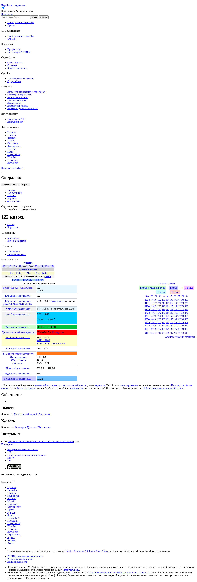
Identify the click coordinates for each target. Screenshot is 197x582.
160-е (147, 319)
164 (167, 319)
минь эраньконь (129, 385)
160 (152, 319)
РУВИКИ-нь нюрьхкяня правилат (25, 556)
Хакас (10, 543)
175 (171, 322)
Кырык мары (14, 507)
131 (155, 309)
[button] (17, 11)
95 (171, 296)
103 (163, 300)
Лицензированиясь (17, 561)
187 (179, 325)
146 (175, 313)
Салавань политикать (138, 572)
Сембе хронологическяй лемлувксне (26, 455)
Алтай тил (12, 531)
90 (152, 296)
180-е (147, 325)
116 (175, 303)
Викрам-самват (18, 357)
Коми (10, 515)
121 (21, 266)
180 (152, 325)
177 (179, 322)
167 (179, 319)
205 (171, 333)
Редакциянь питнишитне (20, 559)
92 (160, 296)
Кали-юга (18, 363)
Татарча (11, 493)
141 (155, 313)
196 (175, 329)
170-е (147, 322)
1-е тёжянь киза (166, 283)
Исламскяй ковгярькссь (17, 327)
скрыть (25, 184)
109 (186, 300)
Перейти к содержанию (13, 5)
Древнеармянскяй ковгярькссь (18, 332)
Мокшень (12, 520)
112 (159, 303)
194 (167, 329)
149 (186, 313)
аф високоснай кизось (74, 385)
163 (163, 319)
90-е (147, 296)
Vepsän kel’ (13, 518)
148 (182, 313)
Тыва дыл (12, 529)
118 (4, 266)
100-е (11, 273)
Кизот (10, 457)
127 (179, 306)
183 (163, 325)
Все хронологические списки (22, 449)
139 (186, 309)
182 (159, 325)
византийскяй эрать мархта (17, 303)
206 (175, 333)
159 (186, 316)
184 (167, 325)
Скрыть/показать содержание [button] (16, 206)
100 (152, 300)
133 (163, 309)
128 (182, 306)
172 (159, 322)
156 (175, 316)
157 (179, 316)
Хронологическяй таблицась (180, 337)
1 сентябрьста (57, 301)
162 (159, 319)
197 (179, 329)
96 (175, 296)
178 (182, 322)
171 (155, 322)
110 (152, 303)
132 (159, 309)
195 (171, 329)
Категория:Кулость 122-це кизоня (33, 427)
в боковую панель (10, 184)
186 (175, 325)
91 (156, 296)
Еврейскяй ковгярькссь (18, 314)
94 (167, 296)
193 (163, 329)
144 (167, 313)
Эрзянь (11, 509)
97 (179, 296)
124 (41, 266)
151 (155, 316)
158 (182, 316)
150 (152, 316)
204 (167, 333)
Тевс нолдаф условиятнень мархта (106, 572)
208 (182, 333)
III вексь (39, 280)
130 (152, 309)
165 (171, 319)
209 (186, 333)
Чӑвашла (11, 498)
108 (182, 300)
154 (167, 316)
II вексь (27, 280)
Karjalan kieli (13, 523)
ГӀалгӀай (11, 526)
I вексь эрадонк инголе (152, 287)
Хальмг (11, 540)
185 (171, 325)
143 (163, 313)
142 (159, 313)
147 (179, 313)
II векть (175, 385)
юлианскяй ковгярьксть (47, 385)
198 (182, 329)
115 (171, 303)
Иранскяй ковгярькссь (17, 368)
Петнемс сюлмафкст (12, 168)
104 (167, 300)
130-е (37, 273)
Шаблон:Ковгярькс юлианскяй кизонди (163, 388)
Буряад (11, 537)
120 (15, 266)
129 (186, 306)
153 (163, 316)
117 (179, 303)
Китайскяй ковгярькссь (18, 337)
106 (175, 300)
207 (179, 333)
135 (171, 309)
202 (159, 333)
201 (156, 333)
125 (47, 266)
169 (186, 319)
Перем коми (13, 534)
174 (167, 322)
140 (152, 313)
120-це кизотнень (26, 388)
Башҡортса (13, 495)
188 (182, 325)
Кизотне (28, 263)
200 (152, 333)
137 (179, 309)
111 (155, 303)
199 (186, 329)
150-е (147, 316)
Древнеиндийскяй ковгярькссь (18, 354)
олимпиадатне (77, 388)
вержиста (100, 385)
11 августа (57, 332)
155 (171, 316)
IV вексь (175, 292)
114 (167, 303)
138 (182, 309)
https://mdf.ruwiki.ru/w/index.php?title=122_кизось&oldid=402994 (41, 441)
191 (155, 329)
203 (163, 333)
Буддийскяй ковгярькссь (17, 373)
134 (167, 309)
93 (164, 296)
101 (155, 300)
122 (9, 460)
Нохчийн (12, 490)
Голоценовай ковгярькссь (17, 378)
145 (171, 313)
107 (179, 300)
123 (36, 266)
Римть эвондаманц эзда (17, 309)
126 (52, 266)
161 (155, 319)
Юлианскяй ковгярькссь (17, 295)
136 (175, 309)
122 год (11, 452)
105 (171, 300)
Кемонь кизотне (28, 269)
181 (155, 325)
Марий (11, 501)
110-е (19, 273)
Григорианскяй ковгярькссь (17, 287)
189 (186, 325)
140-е (45, 273)
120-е (28, 273)
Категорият (7, 444)
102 (159, 300)
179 (186, 322)
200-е (147, 333)
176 (175, 322)
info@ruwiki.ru (71, 569)
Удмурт (11, 512)
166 (175, 319)
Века (48, 276)
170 (152, 322)
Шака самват (18, 360)
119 (9, 266)
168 (182, 319)
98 (183, 296)
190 (152, 329)
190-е (147, 329)
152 (159, 316)
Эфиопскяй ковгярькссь (17, 348)
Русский (11, 487)
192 (159, 329)
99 (187, 296)
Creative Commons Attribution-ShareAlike (86, 551)
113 (163, 303)
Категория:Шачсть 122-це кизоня (32, 414)
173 (163, 322)
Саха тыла (12, 504)
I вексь (15, 280)
